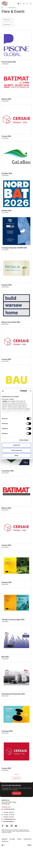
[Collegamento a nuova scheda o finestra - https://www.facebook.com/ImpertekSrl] (3, 826)
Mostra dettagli (24, 440)
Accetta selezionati (16, 450)
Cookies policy (27, 839)
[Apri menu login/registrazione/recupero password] (23, 3)
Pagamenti (4, 839)
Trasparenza (5, 841)
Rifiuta (16, 455)
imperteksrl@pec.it (8, 821)
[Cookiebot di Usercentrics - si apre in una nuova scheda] (20, 391)
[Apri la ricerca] (27, 3)
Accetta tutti (16, 445)
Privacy (19, 839)
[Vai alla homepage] (5, 3)
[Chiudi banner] (30, 391)
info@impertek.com (9, 819)
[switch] (29, 423)
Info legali (12, 839)
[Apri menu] (30, 3)
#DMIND (29, 845)
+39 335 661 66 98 (9, 809)
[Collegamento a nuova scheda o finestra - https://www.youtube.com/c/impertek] (16, 826)
